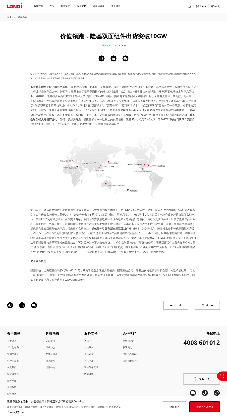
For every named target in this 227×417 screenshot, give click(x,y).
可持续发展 (13, 360)
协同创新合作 (130, 360)
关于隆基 (11, 340)
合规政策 (11, 387)
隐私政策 (116, 407)
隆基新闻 (22, 16)
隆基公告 (50, 367)
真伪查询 (89, 354)
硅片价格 (50, 340)
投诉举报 (11, 380)
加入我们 (11, 367)
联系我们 (127, 347)
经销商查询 (128, 340)
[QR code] (193, 393)
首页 (9, 16)
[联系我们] (222, 376)
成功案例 (89, 347)
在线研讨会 (51, 354)
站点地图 (11, 393)
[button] (189, 6)
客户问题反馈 (91, 367)
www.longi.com (74, 279)
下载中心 (89, 340)
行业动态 (50, 347)
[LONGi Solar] (14, 6)
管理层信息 (13, 354)
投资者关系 (13, 373)
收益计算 (89, 373)
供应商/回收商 (130, 354)
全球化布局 (13, 347)
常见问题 (89, 360)
